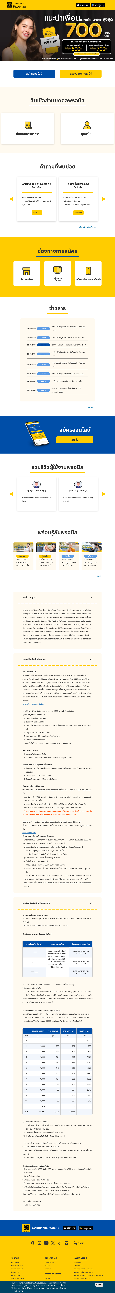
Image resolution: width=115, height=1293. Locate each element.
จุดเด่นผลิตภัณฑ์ (16, 1262)
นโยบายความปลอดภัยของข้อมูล (83, 1272)
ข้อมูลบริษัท (77, 1262)
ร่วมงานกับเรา (78, 1266)
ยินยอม (99, 1284)
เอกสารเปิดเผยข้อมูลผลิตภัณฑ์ (33, 704)
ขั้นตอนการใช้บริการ (17, 1266)
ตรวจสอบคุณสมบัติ (17, 1269)
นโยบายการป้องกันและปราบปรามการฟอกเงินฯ (88, 1275)
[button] (57, 59)
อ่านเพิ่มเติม (36, 212)
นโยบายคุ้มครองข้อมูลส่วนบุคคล (84, 1269)
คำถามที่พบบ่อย (49, 1262)
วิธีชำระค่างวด (15, 1275)
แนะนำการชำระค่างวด (17, 1278)
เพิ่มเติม (91, 407)
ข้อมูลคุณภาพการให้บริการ (82, 1278)
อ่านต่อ (99, 576)
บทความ (47, 1278)
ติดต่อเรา (47, 1266)
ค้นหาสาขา (48, 1269)
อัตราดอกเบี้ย (15, 1272)
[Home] (16, 5)
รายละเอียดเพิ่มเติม (29, 832)
